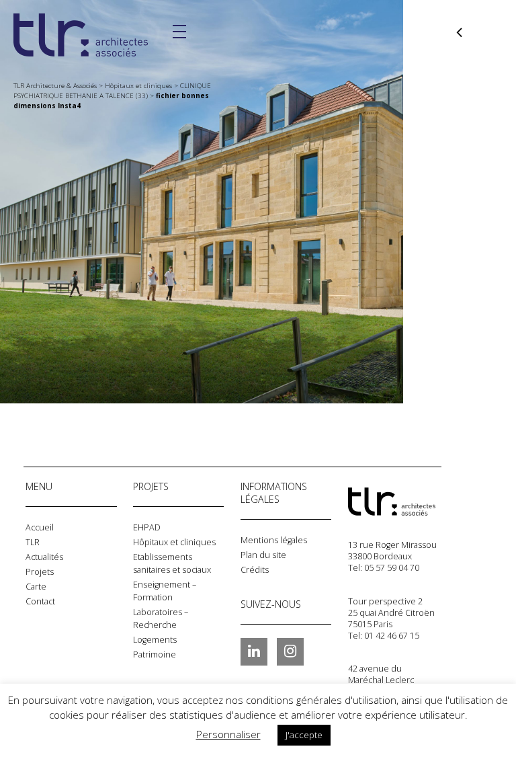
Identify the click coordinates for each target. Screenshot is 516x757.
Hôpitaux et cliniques (174, 542)
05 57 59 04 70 (391, 567)
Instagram (290, 651)
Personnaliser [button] (228, 734)
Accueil (40, 527)
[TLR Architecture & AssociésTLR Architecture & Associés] (415, 501)
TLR (33, 542)
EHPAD (147, 527)
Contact (40, 601)
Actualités (44, 557)
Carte (36, 586)
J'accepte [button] (304, 735)
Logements (155, 639)
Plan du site (263, 555)
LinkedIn (254, 651)
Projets (40, 571)
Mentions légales (274, 540)
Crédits (255, 569)
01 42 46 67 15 (391, 635)
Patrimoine (154, 654)
